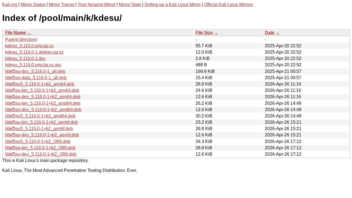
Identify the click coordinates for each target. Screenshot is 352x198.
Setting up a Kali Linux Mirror (172, 4)
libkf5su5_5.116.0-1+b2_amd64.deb (40, 116)
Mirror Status (33, 4)
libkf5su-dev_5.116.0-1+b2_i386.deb (40, 154)
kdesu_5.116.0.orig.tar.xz (29, 45)
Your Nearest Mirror (97, 4)
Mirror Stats (130, 4)
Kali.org (9, 4)
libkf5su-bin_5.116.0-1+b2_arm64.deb (42, 90)
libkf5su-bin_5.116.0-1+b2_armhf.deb (41, 122)
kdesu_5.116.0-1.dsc (25, 58)
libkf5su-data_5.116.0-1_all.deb (36, 77)
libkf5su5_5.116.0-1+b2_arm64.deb (39, 84)
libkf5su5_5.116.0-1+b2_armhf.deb (39, 128)
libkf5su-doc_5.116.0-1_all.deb (35, 71)
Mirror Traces (61, 4)
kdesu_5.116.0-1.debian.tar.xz (34, 52)
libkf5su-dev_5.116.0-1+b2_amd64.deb (43, 109)
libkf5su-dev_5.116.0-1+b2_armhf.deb (42, 135)
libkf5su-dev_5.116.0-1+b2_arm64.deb (42, 96)
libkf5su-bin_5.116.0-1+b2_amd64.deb (42, 103)
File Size (204, 32)
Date (269, 32)
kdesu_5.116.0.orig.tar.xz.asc (33, 64)
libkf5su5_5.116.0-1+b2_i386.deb (37, 141)
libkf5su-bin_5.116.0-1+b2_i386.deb (40, 147)
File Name (15, 32)
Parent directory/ (21, 39)
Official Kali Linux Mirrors (228, 4)
